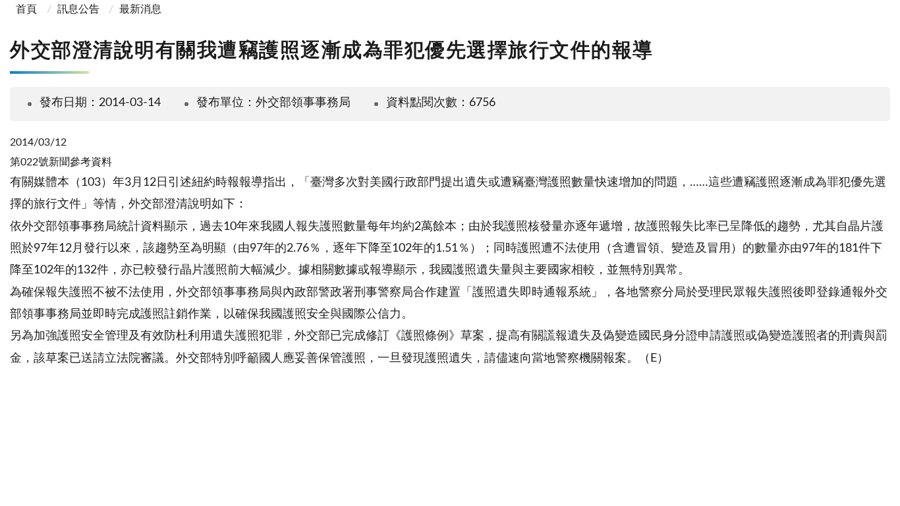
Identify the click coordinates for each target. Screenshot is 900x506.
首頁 (25, 9)
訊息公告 (78, 9)
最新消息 (140, 9)
